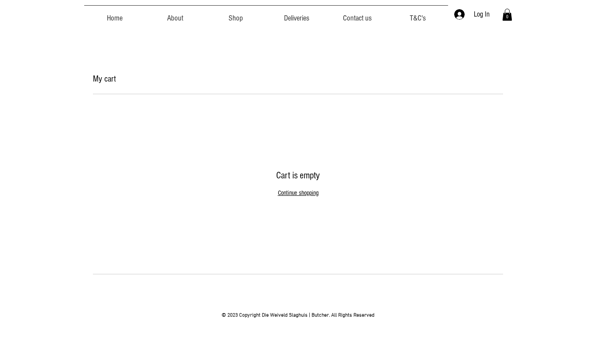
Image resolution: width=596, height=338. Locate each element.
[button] (507, 14)
